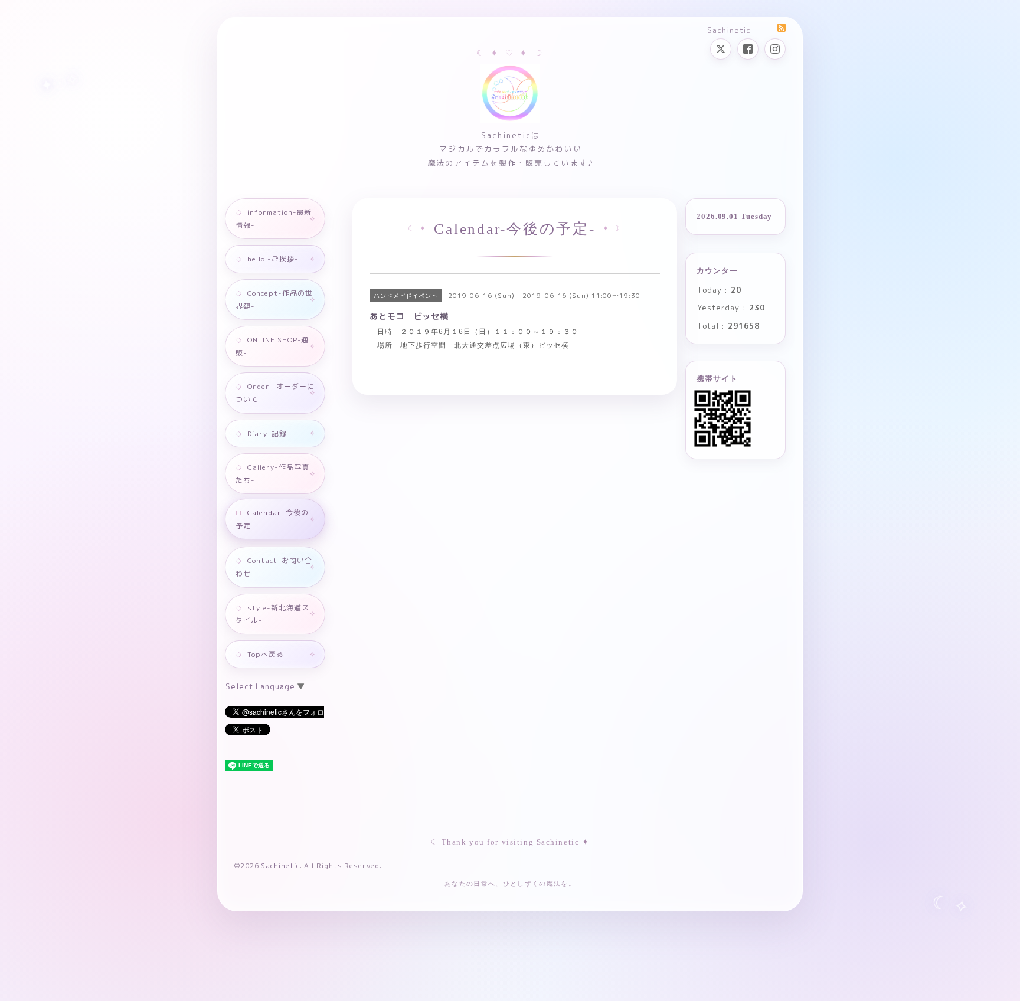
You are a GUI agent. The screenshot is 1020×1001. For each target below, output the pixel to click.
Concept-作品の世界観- (274, 299)
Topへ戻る (265, 654)
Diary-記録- (269, 433)
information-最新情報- (274, 218)
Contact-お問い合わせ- (274, 566)
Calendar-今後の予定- (272, 519)
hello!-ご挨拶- (273, 259)
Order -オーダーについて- (275, 392)
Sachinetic (280, 866)
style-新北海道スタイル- (272, 614)
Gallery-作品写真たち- (272, 473)
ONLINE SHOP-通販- (272, 346)
